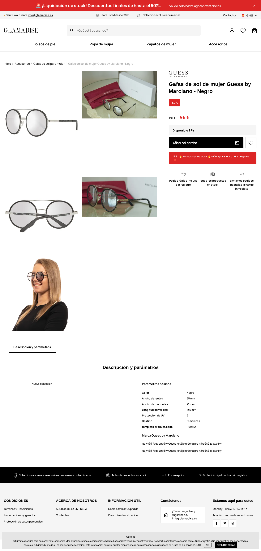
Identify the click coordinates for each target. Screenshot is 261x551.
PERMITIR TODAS (226, 545)
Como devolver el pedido (123, 515)
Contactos (229, 15)
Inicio (7, 64)
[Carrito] (254, 30)
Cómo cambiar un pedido (123, 509)
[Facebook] (216, 523)
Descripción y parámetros (32, 347)
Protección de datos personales (23, 521)
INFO (198, 545)
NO (207, 545)
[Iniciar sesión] (232, 30)
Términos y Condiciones (18, 509)
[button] (254, 5)
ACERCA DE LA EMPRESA (71, 509)
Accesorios (22, 64)
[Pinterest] (225, 523)
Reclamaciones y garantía (20, 515)
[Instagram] (233, 523)
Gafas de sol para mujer (49, 64)
